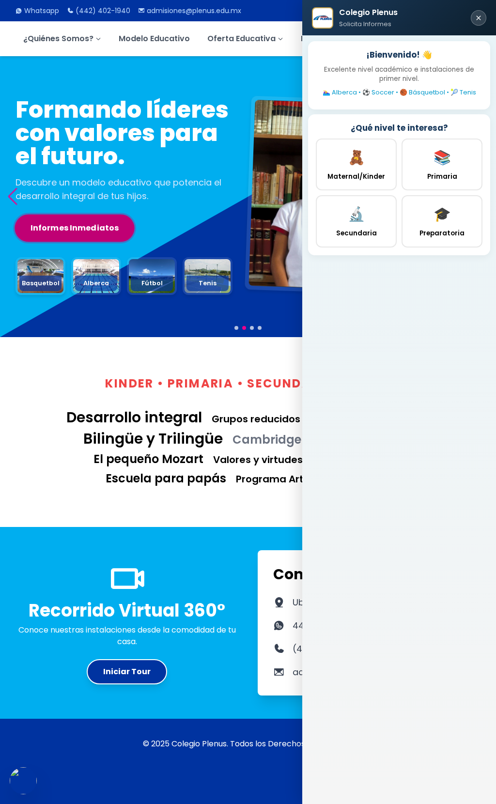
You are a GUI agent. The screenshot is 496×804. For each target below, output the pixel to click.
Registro (48, 236)
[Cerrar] (478, 18)
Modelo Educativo (154, 38)
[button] (12, 196)
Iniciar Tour (127, 671)
